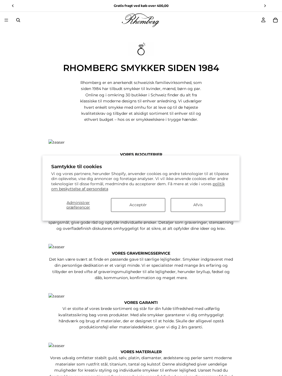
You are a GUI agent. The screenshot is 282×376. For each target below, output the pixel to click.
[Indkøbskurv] (275, 20)
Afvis (198, 204)
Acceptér (138, 204)
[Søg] (18, 20)
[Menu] (6, 20)
